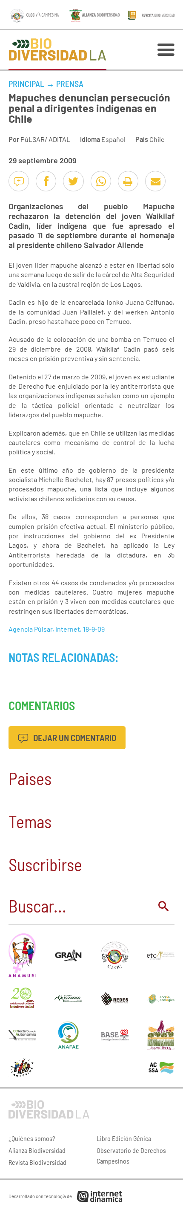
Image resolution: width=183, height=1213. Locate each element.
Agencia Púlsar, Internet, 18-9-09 (57, 629)
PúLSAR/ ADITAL (45, 139)
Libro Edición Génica (124, 1138)
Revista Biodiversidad (37, 1162)
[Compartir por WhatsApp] (101, 181)
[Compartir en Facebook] (46, 181)
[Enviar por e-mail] (155, 181)
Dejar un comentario (73, 737)
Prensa (69, 83)
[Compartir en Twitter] (73, 181)
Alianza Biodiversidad (37, 1150)
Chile (157, 139)
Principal (26, 83)
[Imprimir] (128, 181)
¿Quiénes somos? (32, 1138)
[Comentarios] (19, 181)
